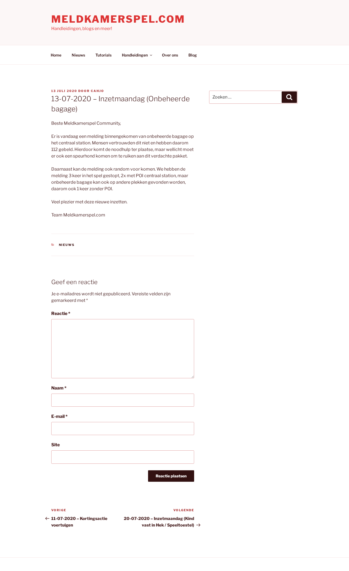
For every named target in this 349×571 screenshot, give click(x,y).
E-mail (59, 416)
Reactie (60, 313)
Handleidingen (135, 55)
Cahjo (97, 91)
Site (55, 444)
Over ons (170, 55)
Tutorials (103, 55)
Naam (59, 388)
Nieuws (78, 55)
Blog (192, 55)
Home (56, 55)
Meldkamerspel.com (118, 19)
